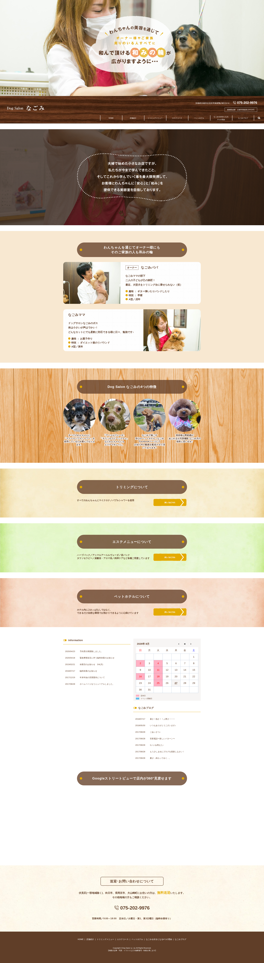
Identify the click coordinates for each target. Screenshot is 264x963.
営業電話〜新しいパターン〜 (162, 739)
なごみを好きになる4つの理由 (221, 118)
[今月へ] (184, 644)
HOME (111, 118)
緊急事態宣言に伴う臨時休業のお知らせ (97, 658)
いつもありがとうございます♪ (163, 725)
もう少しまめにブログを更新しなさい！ (167, 752)
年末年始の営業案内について (92, 677)
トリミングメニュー (155, 118)
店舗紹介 (133, 118)
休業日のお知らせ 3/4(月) (91, 664)
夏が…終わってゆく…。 (160, 758)
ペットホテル (199, 118)
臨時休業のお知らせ (88, 671)
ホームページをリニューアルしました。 (97, 684)
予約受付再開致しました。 (91, 651)
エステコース (177, 118)
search (259, 118)
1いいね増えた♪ (156, 745)
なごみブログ (243, 118)
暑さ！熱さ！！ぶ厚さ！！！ (162, 719)
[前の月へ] (175, 644)
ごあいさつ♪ (155, 732)
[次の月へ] (193, 644)
